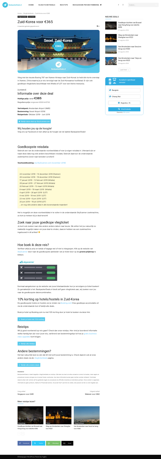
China (48, 423)
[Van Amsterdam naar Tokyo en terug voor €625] (111, 61)
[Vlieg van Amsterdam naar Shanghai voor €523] (59, 415)
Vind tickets (126, 109)
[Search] (156, 5)
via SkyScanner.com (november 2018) (50, 163)
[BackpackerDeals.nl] (18, 5)
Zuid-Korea (32, 17)
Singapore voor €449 (26, 394)
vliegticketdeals (40, 358)
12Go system (126, 112)
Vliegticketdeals (28, 13)
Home (20, 13)
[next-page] (22, 433)
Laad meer (123, 70)
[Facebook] (118, 4)
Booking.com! (66, 303)
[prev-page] (19, 433)
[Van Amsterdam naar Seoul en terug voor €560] (87, 415)
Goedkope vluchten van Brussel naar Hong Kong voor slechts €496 (129, 25)
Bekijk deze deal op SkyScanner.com (35, 121)
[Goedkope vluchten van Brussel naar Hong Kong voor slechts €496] (30, 415)
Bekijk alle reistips (28, 344)
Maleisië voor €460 (92, 394)
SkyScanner (23, 252)
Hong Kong (21, 423)
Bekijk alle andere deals (30, 365)
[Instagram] (122, 4)
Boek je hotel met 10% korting (32, 319)
